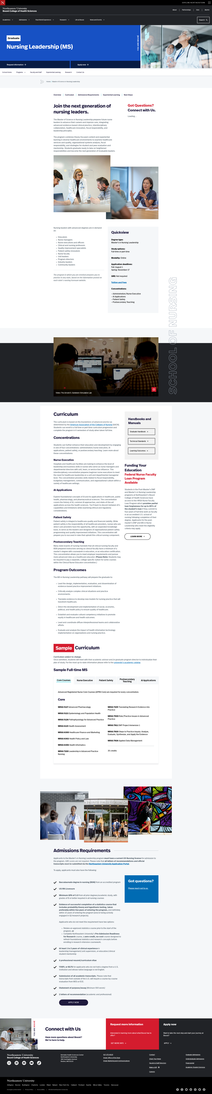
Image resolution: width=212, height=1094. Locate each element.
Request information (15, 65)
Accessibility (41, 1089)
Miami (49, 1085)
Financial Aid (190, 1063)
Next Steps (128, 95)
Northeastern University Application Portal (109, 864)
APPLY (166, 1043)
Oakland (74, 1085)
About (175, 10)
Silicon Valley (97, 1085)
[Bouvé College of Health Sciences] (20, 10)
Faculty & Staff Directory (157, 1063)
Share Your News (155, 1059)
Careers (152, 1072)
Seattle (88, 1085)
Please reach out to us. (138, 888)
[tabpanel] (106, 723)
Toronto (106, 1085)
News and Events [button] (96, 20)
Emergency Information (14, 1089)
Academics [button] (6, 20)
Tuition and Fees (119, 283)
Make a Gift (153, 1067)
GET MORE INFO (117, 1043)
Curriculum (69, 95)
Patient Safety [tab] (106, 680)
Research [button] (63, 20)
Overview (57, 95)
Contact (152, 1055)
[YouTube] (186, 1089)
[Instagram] (195, 1089)
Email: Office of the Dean (111, 1058)
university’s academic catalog (127, 663)
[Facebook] (177, 1089)
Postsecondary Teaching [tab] (127, 680)
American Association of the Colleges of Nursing (91, 425)
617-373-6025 (108, 1055)
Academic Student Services (195, 1067)
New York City (64, 1085)
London (42, 1085)
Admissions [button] (23, 20)
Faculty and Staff (36, 72)
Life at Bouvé (79, 20)
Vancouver (114, 1085)
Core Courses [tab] (63, 680)
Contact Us (80, 72)
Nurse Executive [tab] (85, 680)
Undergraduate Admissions (195, 1059)
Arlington (10, 1085)
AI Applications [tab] (148, 680)
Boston (17, 1085)
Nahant (55, 1085)
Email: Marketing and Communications (116, 1061)
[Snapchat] (199, 1089)
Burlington (25, 1085)
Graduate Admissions (193, 1055)
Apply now (82, 65)
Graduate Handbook (138, 432)
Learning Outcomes (138, 451)
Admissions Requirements (88, 95)
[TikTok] (204, 1089)
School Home (7, 72)
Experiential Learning (53, 72)
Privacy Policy (29, 1089)
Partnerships (186, 10)
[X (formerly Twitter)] (182, 1089)
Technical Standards (138, 441)
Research (68, 72)
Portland (81, 1085)
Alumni (207, 10)
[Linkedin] (190, 1089)
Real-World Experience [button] (43, 20)
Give (197, 10)
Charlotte (34, 1085)
